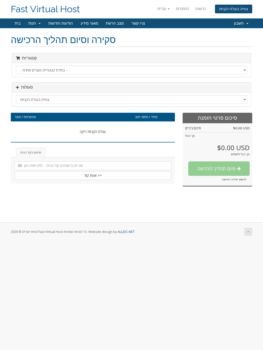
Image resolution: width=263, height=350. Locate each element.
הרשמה (200, 8)
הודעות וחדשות (60, 23)
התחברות (182, 8)
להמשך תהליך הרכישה (234, 179)
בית (18, 23)
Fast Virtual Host (45, 9)
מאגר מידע (89, 23)
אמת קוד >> (93, 175)
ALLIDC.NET (126, 232)
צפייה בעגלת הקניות (233, 8)
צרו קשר (138, 23)
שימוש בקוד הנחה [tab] (30, 152)
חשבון (240, 23)
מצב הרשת (115, 23)
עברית (162, 8)
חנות (33, 23)
